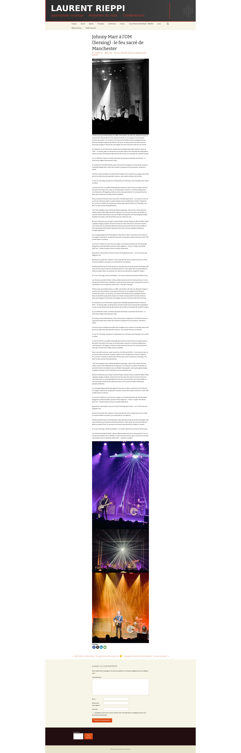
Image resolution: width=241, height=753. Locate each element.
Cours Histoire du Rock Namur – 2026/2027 (141, 24)
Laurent (96, 55)
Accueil (83, 24)
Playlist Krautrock (91, 28)
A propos (74, 24)
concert (118, 53)
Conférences (112, 24)
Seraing (137, 53)
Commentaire (97, 677)
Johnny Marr (124, 53)
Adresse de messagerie (96, 704)
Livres (159, 24)
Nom (94, 699)
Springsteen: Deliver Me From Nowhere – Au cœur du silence (146, 656)
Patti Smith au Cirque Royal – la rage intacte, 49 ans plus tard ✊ (97, 656)
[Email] (105, 647)
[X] (97, 647)
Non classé (109, 53)
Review (133, 53)
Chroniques (100, 24)
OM (129, 53)
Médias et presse (77, 28)
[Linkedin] (101, 647)
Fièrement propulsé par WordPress (120, 749)
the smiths (143, 53)
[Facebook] (94, 647)
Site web (95, 709)
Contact (122, 24)
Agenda (91, 24)
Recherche (76, 732)
